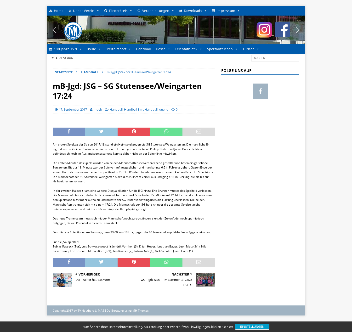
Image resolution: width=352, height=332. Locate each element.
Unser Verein (83, 10)
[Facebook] (260, 91)
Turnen (249, 49)
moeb (98, 109)
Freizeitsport (116, 49)
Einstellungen (252, 326)
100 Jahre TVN (65, 49)
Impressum (225, 10)
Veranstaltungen (156, 10)
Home (58, 10)
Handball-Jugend (156, 109)
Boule (91, 49)
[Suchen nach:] (275, 57)
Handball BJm (133, 109)
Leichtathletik (186, 49)
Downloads (193, 10)
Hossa (161, 49)
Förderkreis (118, 10)
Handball (143, 49)
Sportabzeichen (220, 49)
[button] (54, 30)
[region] (176, 30)
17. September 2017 (73, 109)
